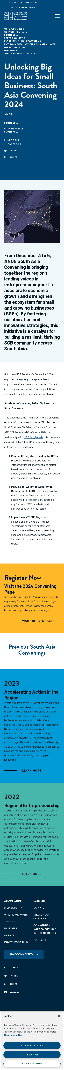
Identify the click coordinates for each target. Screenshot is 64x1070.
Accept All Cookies (32, 1045)
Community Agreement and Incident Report (45, 929)
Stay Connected (21, 954)
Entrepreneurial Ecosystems (22, 41)
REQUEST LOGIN (29, 2)
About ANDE (13, 901)
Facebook (14, 144)
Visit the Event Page (38, 621)
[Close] (59, 1016)
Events (9, 935)
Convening (11, 32)
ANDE (8, 114)
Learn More (31, 771)
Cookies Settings (32, 1063)
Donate (39, 908)
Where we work (16, 915)
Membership (13, 908)
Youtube (15, 992)
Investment (11, 50)
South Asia (11, 35)
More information (13, 1035)
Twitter (14, 150)
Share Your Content (42, 916)
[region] (32, 1040)
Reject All (32, 1054)
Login (12, 2)
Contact (39, 940)
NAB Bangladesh (33, 437)
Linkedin (14, 157)
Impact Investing (15, 47)
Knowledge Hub (16, 942)
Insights (10, 928)
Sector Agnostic (14, 38)
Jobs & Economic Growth (19, 53)
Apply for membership (22, 7)
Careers (39, 901)
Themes (9, 921)
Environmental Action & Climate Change (30, 44)
